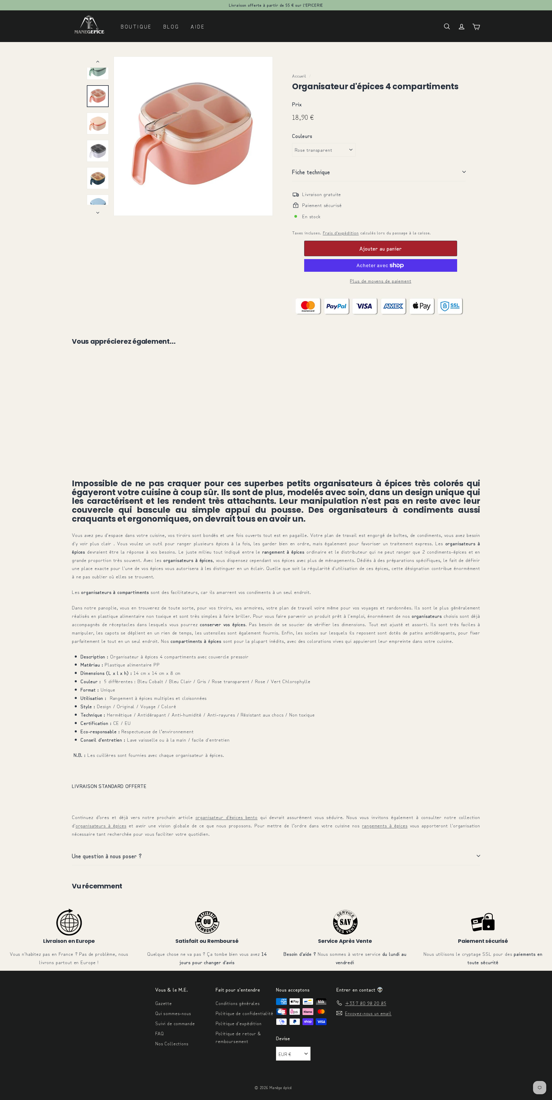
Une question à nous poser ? (107, 856)
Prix (297, 104)
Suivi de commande (175, 1023)
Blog (171, 26)
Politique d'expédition (239, 1023)
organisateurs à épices (101, 825)
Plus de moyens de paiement (380, 280)
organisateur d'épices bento (226, 816)
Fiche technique (311, 172)
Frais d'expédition (341, 232)
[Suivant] (97, 210)
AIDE (198, 26)
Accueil (299, 76)
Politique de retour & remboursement (238, 1037)
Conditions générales (238, 1003)
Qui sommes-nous (173, 1013)
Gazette (163, 1003)
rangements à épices (384, 825)
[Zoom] (193, 136)
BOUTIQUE (136, 26)
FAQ (159, 1033)
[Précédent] (97, 62)
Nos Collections (172, 1043)
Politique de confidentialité (244, 1013)
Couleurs (302, 135)
